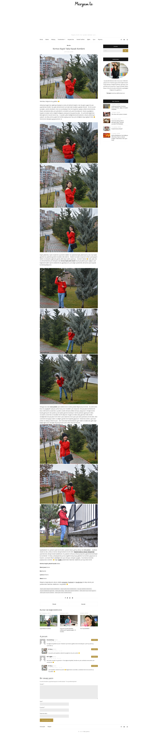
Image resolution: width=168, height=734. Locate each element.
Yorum (42, 684)
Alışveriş (100, 39)
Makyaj (53, 39)
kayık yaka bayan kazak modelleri (50, 588)
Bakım (47, 39)
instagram (65, 582)
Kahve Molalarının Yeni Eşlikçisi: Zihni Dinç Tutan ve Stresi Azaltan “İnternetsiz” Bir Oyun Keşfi (119, 138)
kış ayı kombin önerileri (85, 588)
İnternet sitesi (43, 713)
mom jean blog (59, 590)
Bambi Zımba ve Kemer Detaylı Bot (84, 552)
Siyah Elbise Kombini (45, 628)
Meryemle (87, 731)
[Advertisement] (84, 20)
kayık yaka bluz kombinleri (68, 588)
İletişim (49, 726)
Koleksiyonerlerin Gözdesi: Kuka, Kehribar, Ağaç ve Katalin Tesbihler (119, 107)
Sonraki (83, 604)
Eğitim (88, 39)
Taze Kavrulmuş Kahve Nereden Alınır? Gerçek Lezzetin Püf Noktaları (117, 122)
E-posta (42, 707)
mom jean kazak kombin (72, 590)
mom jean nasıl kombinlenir (63, 592)
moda (59, 560)
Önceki (54, 604)
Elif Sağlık (49, 656)
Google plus (79, 582)
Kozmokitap (50, 640)
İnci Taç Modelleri (84, 628)
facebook (71, 582)
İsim (41, 701)
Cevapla (94, 640)
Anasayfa (42, 726)
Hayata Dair (71, 39)
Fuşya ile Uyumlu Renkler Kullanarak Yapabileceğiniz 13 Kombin (68, 630)
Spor (94, 39)
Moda (41, 39)
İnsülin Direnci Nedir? (117, 129)
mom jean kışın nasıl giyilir (88, 590)
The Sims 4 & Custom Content (119, 114)
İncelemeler (61, 39)
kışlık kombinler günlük (47, 590)
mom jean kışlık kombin (47, 592)
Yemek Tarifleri (81, 39)
